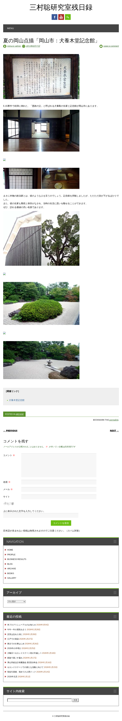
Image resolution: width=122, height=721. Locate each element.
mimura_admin (14, 46)
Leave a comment (111, 46)
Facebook (54, 17)
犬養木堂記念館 (16, 400)
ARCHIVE (20, 414)
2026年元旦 (12, 677)
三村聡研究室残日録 (61, 7)
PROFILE (11, 555)
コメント (9, 455)
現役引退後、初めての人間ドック (21, 672)
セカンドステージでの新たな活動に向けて (25, 667)
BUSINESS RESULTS (16, 559)
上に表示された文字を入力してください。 (24, 511)
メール (8, 489)
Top (114, 713)
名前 (6, 481)
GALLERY (11, 578)
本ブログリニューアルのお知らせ (21, 625)
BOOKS (10, 573)
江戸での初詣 (13, 639)
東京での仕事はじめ (15, 644)
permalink (113, 419)
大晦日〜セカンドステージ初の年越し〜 (24, 653)
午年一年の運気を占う (16, 629)
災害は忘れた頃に (15, 634)
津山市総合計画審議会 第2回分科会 (22, 662)
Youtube (61, 17)
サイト (6, 496)
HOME (10, 550)
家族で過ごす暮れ (15, 658)
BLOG (10, 564)
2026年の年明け (14, 648)
